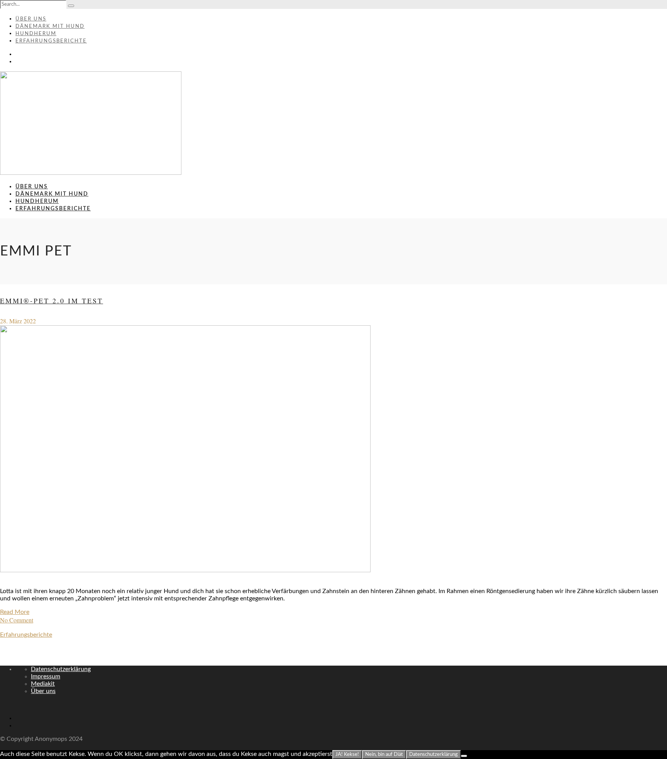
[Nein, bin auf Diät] (464, 756)
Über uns (30, 19)
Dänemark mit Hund (50, 26)
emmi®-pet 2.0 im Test (51, 300)
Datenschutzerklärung (61, 669)
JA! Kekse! (347, 754)
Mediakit (43, 684)
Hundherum (35, 33)
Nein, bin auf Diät (384, 754)
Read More (14, 612)
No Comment (16, 620)
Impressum (45, 676)
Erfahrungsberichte (51, 41)
